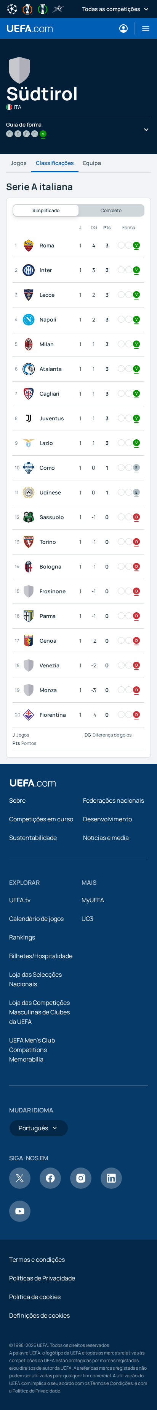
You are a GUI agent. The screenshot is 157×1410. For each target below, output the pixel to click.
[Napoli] (30, 320)
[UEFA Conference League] (43, 8)
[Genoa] (30, 641)
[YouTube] (19, 1219)
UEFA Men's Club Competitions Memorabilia (32, 1049)
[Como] (30, 468)
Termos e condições (37, 1259)
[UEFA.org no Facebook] (50, 1186)
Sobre (17, 800)
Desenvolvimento (107, 819)
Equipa (92, 163)
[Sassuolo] (30, 517)
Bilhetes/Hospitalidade (40, 956)
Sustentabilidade (33, 837)
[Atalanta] (30, 369)
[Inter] (30, 270)
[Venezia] (30, 665)
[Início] (32, 783)
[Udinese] (30, 492)
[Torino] (30, 542)
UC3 (87, 918)
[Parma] (30, 616)
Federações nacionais (113, 800)
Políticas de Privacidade (42, 1278)
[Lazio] (30, 443)
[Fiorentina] (30, 715)
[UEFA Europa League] (27, 8)
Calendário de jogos (36, 918)
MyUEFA (93, 900)
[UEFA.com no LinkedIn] (111, 1186)
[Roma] (30, 245)
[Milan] (30, 344)
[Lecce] (30, 295)
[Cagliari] (30, 394)
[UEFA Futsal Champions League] (58, 8)
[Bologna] (30, 567)
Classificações (55, 163)
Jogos (19, 163)
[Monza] (30, 690)
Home (29, 28)
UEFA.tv (19, 900)
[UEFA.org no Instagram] (80, 1186)
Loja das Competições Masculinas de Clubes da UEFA (39, 1012)
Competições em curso (41, 819)
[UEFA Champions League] (12, 8)
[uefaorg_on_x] (19, 1186)
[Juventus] (30, 418)
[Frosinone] (30, 591)
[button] (143, 28)
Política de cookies (35, 1297)
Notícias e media (106, 837)
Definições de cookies (39, 1315)
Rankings (22, 937)
